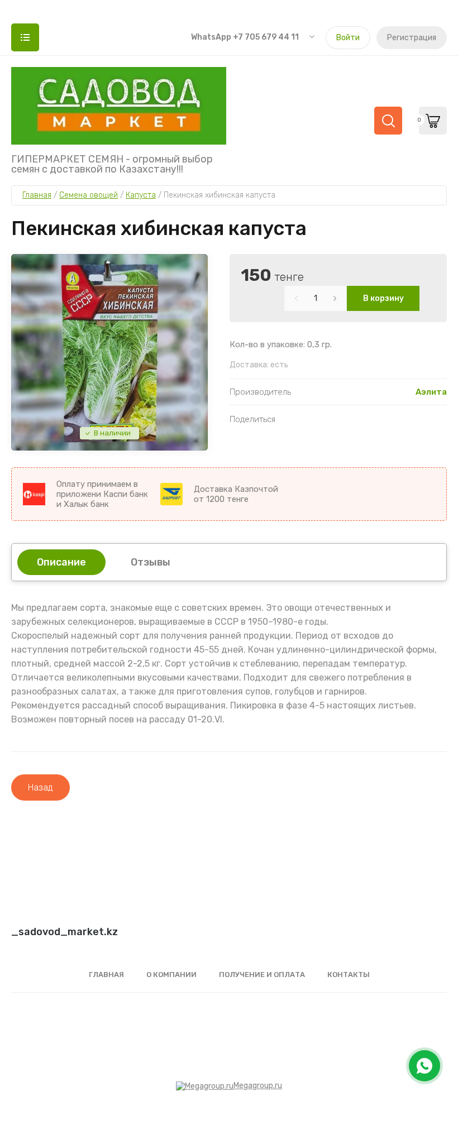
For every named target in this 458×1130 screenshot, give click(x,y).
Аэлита (431, 392)
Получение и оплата (262, 974)
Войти (348, 37)
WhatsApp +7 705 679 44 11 (245, 37)
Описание (61, 562)
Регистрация (411, 37)
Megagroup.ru (257, 1085)
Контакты (348, 974)
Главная (106, 974)
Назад (40, 787)
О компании (171, 974)
